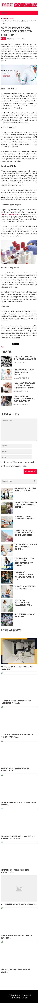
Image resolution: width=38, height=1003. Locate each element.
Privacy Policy (15, 998)
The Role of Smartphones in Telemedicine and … (23, 602)
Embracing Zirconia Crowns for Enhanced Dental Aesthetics (25, 532)
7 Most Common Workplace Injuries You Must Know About (24, 398)
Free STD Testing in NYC (10, 214)
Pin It (2, 347)
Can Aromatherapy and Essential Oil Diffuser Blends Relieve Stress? (24, 385)
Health (3, 38)
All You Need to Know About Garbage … (19, 904)
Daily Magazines (12, 995)
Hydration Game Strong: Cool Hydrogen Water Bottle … (26, 504)
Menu (7, 13)
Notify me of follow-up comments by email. (19, 462)
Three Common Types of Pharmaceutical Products (24, 372)
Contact (24, 998)
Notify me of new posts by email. (15, 466)
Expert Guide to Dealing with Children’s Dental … (26, 546)
